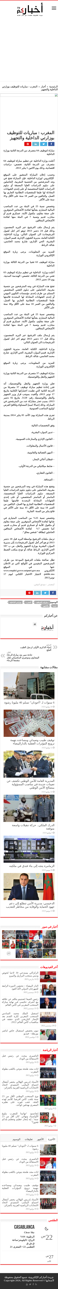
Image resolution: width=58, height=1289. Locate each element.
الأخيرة (51, 1139)
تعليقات (29, 1139)
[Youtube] (27, 1284)
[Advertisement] (29, 50)
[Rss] (36, 1284)
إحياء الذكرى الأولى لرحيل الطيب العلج (35, 647)
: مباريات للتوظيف (42, 602)
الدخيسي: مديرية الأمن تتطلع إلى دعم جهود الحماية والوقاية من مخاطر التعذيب (30, 905)
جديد (55, 606)
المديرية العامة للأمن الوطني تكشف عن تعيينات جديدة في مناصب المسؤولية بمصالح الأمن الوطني (30, 784)
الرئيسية (53, 86)
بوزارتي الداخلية (15, 602)
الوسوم (16, 1139)
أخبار (43, 86)
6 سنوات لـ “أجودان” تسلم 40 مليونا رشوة (29, 702)
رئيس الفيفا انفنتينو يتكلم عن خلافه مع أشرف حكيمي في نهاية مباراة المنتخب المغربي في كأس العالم (20, 1002)
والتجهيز (45, 606)
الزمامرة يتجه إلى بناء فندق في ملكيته (31, 866)
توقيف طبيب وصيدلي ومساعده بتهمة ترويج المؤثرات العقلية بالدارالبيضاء (32, 741)
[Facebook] (33, 1284)
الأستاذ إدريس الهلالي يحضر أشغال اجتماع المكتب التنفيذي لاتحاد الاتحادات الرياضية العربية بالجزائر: (20, 1085)
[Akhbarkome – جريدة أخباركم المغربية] (30, 9)
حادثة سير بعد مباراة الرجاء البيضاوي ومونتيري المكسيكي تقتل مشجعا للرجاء (23, 656)
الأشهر (40, 1139)
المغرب (28, 602)
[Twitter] (30, 1284)
